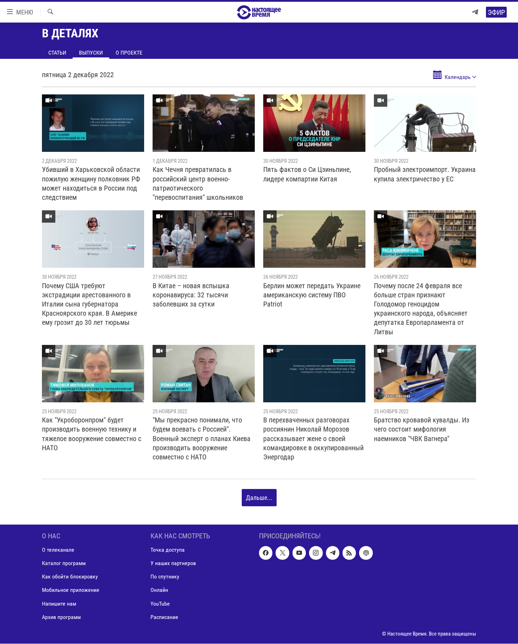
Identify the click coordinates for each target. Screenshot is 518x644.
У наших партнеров (173, 563)
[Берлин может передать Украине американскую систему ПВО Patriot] (314, 239)
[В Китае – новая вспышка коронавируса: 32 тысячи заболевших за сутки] (204, 239)
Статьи (57, 52)
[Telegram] (475, 12)
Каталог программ (64, 563)
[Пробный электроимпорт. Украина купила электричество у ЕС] (425, 123)
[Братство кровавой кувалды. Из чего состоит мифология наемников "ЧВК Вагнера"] (425, 373)
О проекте (129, 52)
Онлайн (159, 590)
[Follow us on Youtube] (299, 553)
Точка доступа (167, 550)
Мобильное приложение (70, 590)
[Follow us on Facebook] (265, 553)
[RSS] (349, 553)
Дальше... (259, 497)
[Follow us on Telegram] (332, 553)
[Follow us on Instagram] (315, 553)
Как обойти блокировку (70, 577)
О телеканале (58, 550)
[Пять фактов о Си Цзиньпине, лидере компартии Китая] (314, 123)
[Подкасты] (365, 553)
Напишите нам (59, 603)
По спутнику (164, 577)
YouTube (160, 603)
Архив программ (61, 617)
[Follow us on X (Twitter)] (282, 553)
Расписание (164, 617)
